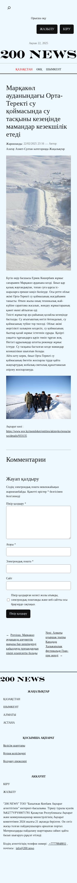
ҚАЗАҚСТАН (24, 69)
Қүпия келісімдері (14, 753)
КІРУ (66, 29)
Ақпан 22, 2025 (38, 43)
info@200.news (25, 848)
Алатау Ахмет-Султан (19, 149)
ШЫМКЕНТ (53, 69)
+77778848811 (57, 843)
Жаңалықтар (57, 149)
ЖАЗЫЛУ (47, 29)
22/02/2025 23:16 (34, 143)
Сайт (9, 578)
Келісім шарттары (14, 745)
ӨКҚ (39, 69)
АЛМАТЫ (9, 714)
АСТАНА (9, 722)
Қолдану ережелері (15, 761)
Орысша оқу (38, 18)
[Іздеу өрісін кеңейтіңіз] (9, 7)
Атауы (11, 544)
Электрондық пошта (19, 561)
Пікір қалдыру (16, 503)
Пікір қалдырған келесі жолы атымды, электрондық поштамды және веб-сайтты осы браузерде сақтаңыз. (39, 599)
